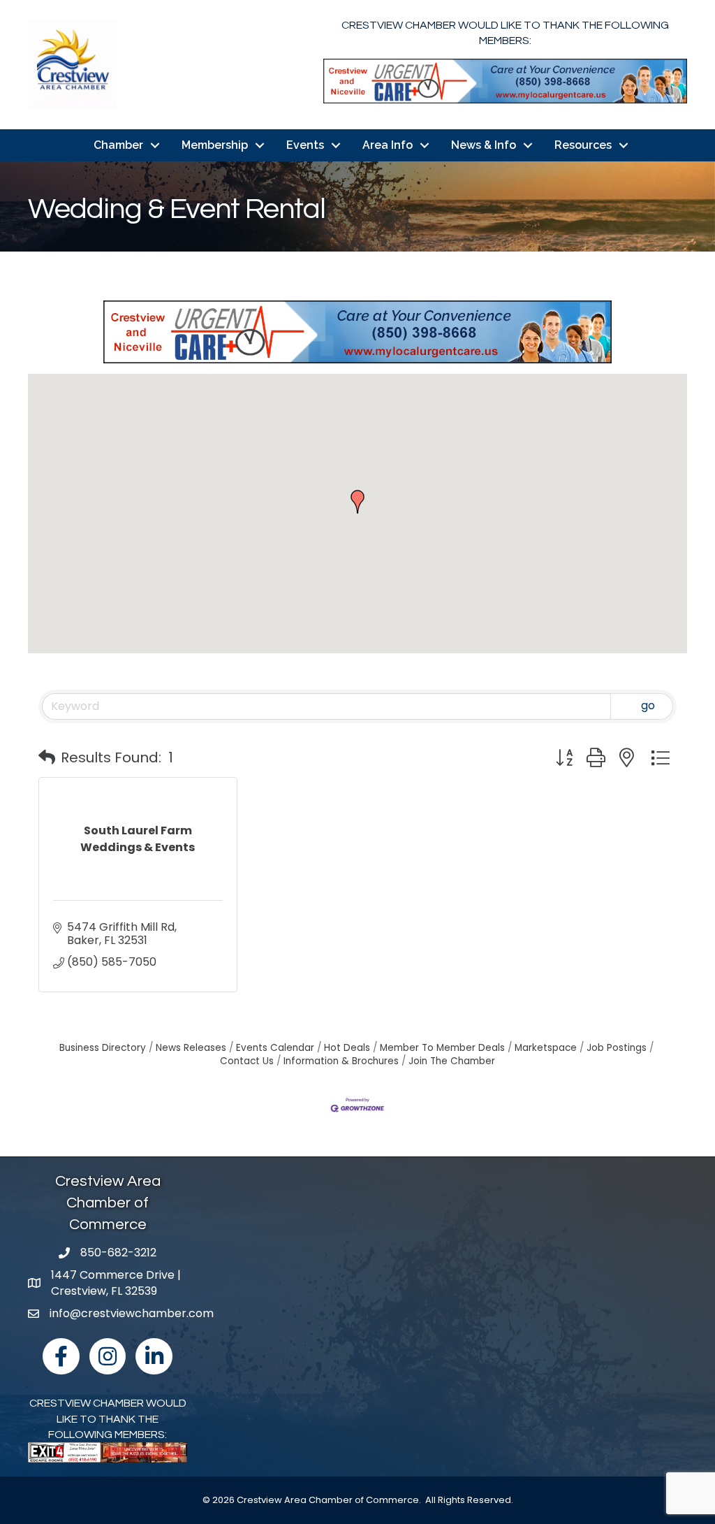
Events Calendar (275, 1047)
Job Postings (617, 1047)
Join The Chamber (451, 1061)
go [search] (648, 705)
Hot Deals (347, 1047)
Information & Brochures (341, 1061)
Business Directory (102, 1047)
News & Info (483, 145)
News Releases (191, 1047)
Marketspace (546, 1047)
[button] (357, 501)
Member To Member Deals (442, 1047)
